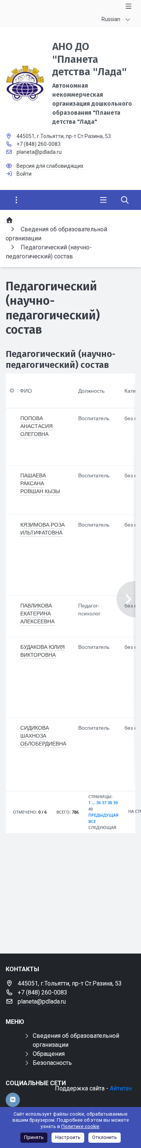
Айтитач (121, 1088)
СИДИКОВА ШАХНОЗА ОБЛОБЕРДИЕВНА (43, 735)
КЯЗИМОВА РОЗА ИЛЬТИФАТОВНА (42, 528)
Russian (111, 19)
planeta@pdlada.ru (39, 152)
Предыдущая (103, 815)
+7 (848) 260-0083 (39, 144)
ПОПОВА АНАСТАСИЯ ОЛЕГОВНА (36, 425)
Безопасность (52, 1062)
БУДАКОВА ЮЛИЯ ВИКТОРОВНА (42, 650)
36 (98, 802)
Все (92, 821)
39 (115, 802)
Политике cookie (80, 1126)
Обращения (49, 1053)
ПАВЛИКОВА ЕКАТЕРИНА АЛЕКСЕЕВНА (37, 613)
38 (110, 802)
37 (104, 802)
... (93, 802)
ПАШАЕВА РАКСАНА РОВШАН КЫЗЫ (40, 483)
